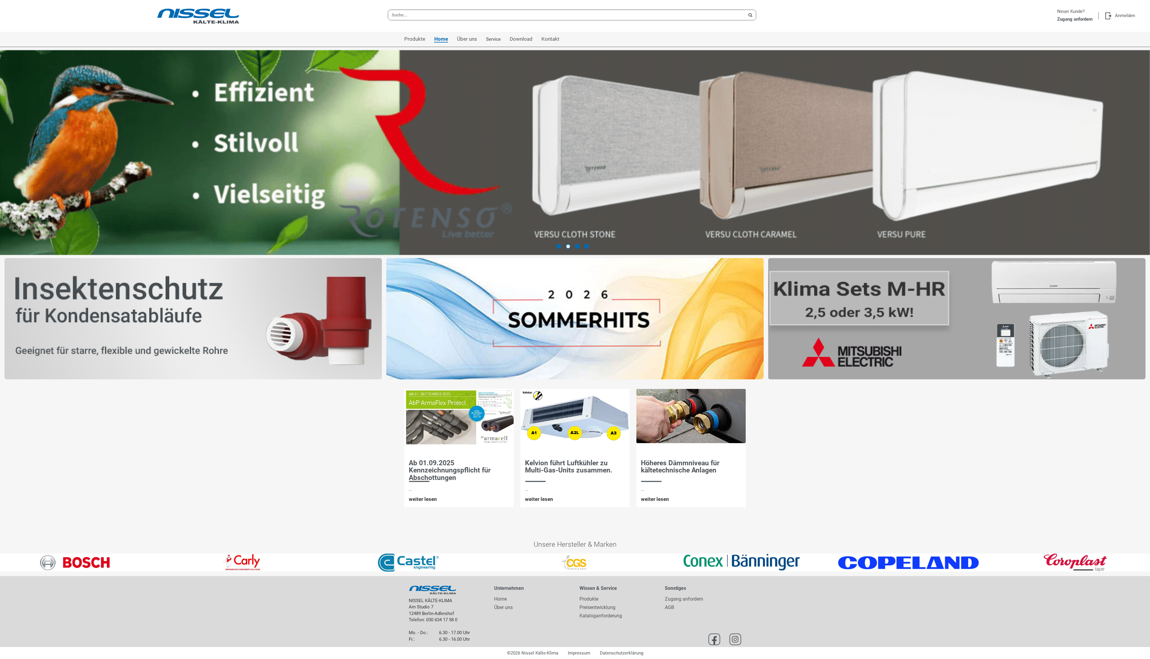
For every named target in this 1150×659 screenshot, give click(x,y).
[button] (29, 563)
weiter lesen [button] (423, 499)
